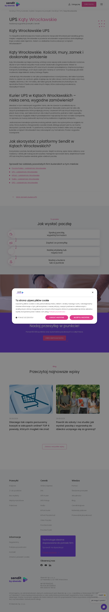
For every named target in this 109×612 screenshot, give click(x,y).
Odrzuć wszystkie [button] (56, 318)
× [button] (92, 292)
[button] (24, 317)
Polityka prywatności (57, 312)
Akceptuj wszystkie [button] (81, 318)
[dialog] (54, 306)
